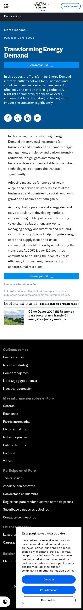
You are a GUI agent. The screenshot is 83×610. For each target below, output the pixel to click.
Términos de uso (59, 294)
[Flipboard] (37, 118)
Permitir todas (48, 589)
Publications (13, 16)
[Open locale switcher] (5, 602)
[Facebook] (8, 118)
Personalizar (48, 600)
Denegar (48, 579)
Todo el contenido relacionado (57, 303)
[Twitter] (18, 118)
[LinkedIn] (27, 118)
